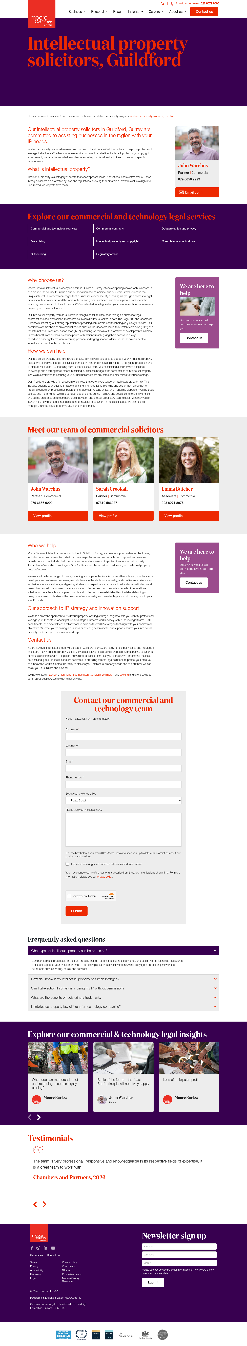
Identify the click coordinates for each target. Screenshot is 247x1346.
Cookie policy (69, 1262)
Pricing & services (71, 1273)
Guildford (95, 674)
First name (72, 729)
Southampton (81, 674)
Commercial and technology (77, 116)
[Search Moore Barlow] (162, 3)
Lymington (108, 674)
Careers (154, 11)
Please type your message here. (85, 809)
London (53, 674)
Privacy (34, 1266)
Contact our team (46, 93)
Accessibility (37, 1270)
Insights (133, 11)
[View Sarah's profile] (123, 460)
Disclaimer (36, 1273)
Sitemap (66, 1270)
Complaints (68, 1266)
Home (31, 116)
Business (75, 11)
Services (41, 116)
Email (69, 761)
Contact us (204, 11)
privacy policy (104, 876)
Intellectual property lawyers (112, 116)
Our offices (36, 1255)
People (118, 11)
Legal (33, 1277)
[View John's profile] (58, 460)
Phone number (75, 777)
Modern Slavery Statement (70, 1279)
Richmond (65, 674)
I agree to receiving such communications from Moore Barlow (106, 864)
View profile (42, 516)
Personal (97, 11)
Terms (33, 1262)
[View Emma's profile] (189, 460)
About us (176, 11)
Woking (124, 674)
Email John (193, 192)
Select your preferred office (82, 793)
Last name (72, 745)
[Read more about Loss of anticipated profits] (189, 1077)
